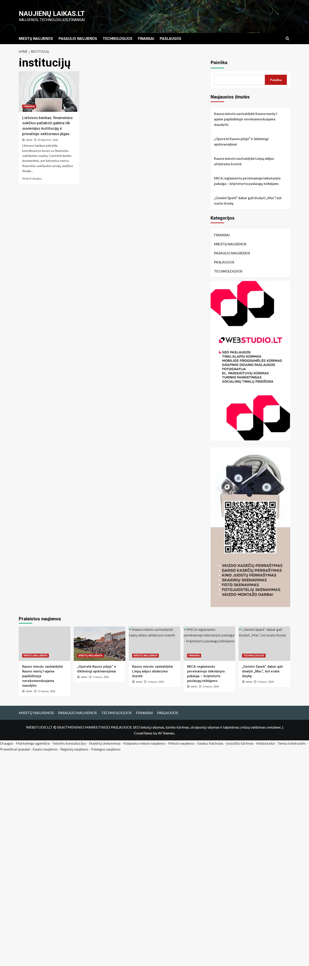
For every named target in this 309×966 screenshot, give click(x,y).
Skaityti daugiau (32, 178)
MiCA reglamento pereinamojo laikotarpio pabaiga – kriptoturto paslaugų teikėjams (247, 181)
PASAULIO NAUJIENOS (78, 38)
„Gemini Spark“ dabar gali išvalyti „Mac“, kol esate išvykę (247, 200)
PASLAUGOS (170, 38)
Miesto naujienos (181, 743)
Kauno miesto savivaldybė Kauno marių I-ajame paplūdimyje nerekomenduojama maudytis (246, 119)
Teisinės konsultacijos (69, 743)
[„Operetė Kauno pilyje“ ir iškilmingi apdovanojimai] (99, 643)
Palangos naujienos (106, 749)
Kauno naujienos (45, 749)
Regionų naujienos (74, 749)
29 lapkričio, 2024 (48, 140)
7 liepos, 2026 (101, 677)
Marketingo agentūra (33, 743)
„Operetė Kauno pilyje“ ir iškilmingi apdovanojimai (241, 141)
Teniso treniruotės (291, 743)
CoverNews (143, 733)
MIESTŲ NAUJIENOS (36, 38)
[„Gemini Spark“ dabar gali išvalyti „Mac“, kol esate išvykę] (264, 643)
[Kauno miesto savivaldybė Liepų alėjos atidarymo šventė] (154, 643)
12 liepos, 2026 (46, 691)
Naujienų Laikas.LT (52, 13)
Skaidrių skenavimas (105, 743)
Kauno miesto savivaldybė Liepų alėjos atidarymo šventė (244, 161)
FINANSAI (146, 38)
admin (29, 140)
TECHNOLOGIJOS (117, 38)
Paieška (219, 62)
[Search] (287, 39)
